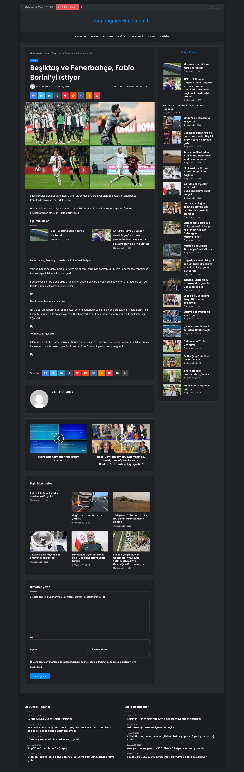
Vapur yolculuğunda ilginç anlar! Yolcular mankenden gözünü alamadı (196, 209)
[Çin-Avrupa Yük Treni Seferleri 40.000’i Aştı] (172, 331)
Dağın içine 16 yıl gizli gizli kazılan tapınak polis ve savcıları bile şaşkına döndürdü (199, 266)
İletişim (164, 36)
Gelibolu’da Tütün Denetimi (194, 343)
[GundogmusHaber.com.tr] (122, 21)
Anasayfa (80, 36)
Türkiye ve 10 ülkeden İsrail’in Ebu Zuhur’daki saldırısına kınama (130, 518)
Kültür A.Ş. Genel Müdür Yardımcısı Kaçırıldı (103, 7)
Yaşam (151, 36)
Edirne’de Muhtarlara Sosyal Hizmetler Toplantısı (196, 299)
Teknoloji (136, 36)
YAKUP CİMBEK (43, 86)
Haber (94, 36)
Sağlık (122, 36)
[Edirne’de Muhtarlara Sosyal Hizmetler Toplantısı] (172, 300)
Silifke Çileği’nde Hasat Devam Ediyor (197, 357)
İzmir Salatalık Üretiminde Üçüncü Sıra (198, 372)
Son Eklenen (188, 52)
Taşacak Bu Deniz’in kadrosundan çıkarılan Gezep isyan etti (197, 283)
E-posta (35, 649)
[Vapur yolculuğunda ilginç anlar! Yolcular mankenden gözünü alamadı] (172, 208)
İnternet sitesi (99, 649)
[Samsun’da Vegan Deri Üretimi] (172, 390)
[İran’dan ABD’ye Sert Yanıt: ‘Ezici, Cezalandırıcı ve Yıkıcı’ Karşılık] (90, 541)
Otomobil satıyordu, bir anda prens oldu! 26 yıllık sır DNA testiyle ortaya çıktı (198, 138)
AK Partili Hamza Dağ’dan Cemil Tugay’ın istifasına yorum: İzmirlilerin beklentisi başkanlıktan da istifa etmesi (198, 87)
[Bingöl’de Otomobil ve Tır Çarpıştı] (90, 502)
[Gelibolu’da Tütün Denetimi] (172, 346)
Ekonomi (108, 36)
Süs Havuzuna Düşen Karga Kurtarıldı (196, 66)
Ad (32, 637)
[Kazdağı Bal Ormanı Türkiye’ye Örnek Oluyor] (172, 250)
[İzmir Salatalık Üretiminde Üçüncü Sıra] (172, 375)
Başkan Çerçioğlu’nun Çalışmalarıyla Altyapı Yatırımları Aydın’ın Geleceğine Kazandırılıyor (128, 559)
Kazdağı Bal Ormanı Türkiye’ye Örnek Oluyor (198, 247)
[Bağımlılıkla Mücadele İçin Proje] (172, 316)
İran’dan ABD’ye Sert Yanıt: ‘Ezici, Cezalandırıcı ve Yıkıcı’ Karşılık (89, 558)
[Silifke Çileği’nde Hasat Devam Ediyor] (172, 360)
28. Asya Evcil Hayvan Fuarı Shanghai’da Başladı (46, 556)
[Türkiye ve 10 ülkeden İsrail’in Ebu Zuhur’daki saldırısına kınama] (131, 502)
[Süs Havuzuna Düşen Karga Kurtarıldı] (39, 235)
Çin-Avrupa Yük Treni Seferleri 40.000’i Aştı (197, 328)
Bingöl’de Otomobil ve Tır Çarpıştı (87, 517)
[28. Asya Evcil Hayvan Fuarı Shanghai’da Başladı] (48, 541)
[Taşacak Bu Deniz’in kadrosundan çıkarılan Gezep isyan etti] (172, 284)
